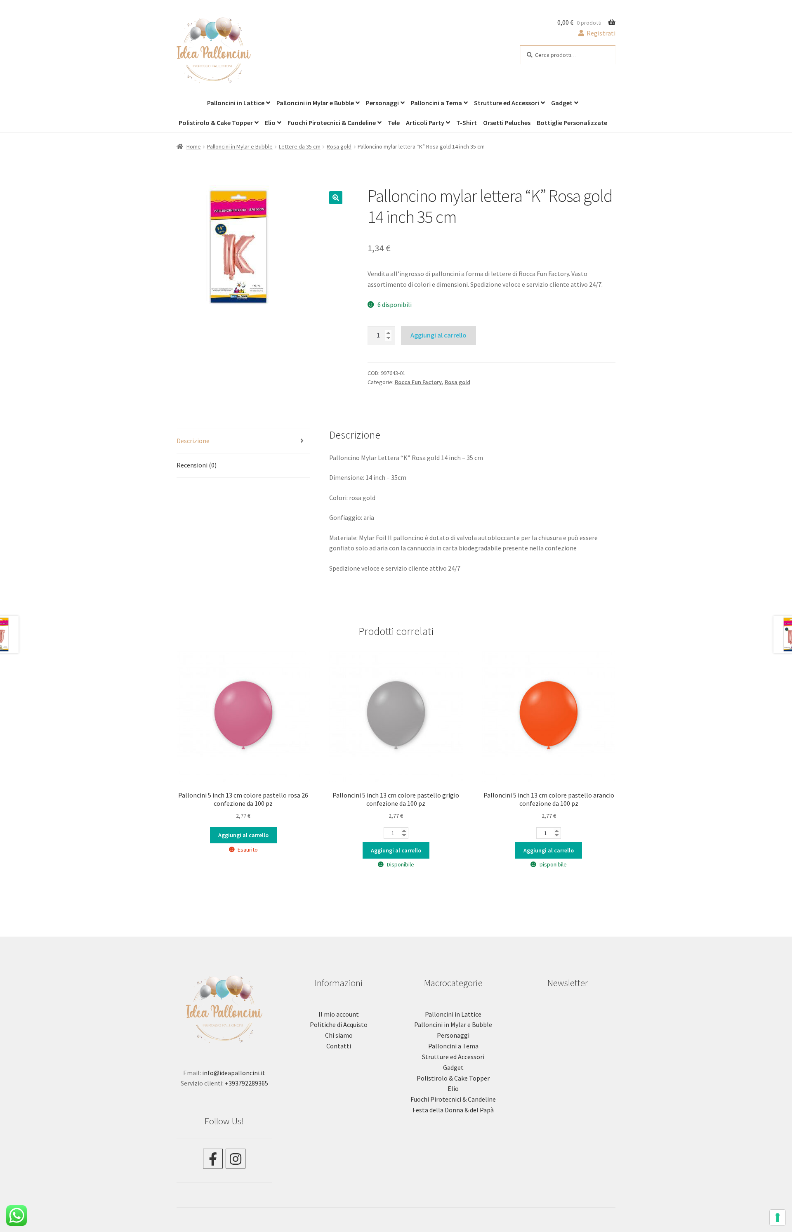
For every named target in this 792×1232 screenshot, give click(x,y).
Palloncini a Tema (436, 103)
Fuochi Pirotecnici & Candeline (332, 122)
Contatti (338, 1046)
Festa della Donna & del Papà (453, 1110)
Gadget (562, 103)
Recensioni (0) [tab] (197, 465)
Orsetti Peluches (506, 122)
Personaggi (382, 103)
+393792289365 (246, 1083)
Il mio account (338, 1014)
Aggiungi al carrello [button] (396, 850)
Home (193, 146)
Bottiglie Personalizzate (572, 122)
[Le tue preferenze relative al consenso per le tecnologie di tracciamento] (777, 1217)
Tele (394, 122)
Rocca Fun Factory (418, 382)
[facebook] (213, 1158)
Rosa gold (339, 146)
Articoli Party (425, 122)
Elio (270, 122)
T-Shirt (466, 122)
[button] (335, 197)
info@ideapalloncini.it (233, 1073)
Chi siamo (339, 1035)
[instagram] (235, 1158)
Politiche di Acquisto (339, 1024)
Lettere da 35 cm (300, 146)
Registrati (600, 33)
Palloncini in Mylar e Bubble (315, 103)
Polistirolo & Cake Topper (216, 122)
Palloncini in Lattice (235, 103)
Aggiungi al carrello (438, 335)
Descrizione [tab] (193, 441)
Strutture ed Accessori (506, 103)
